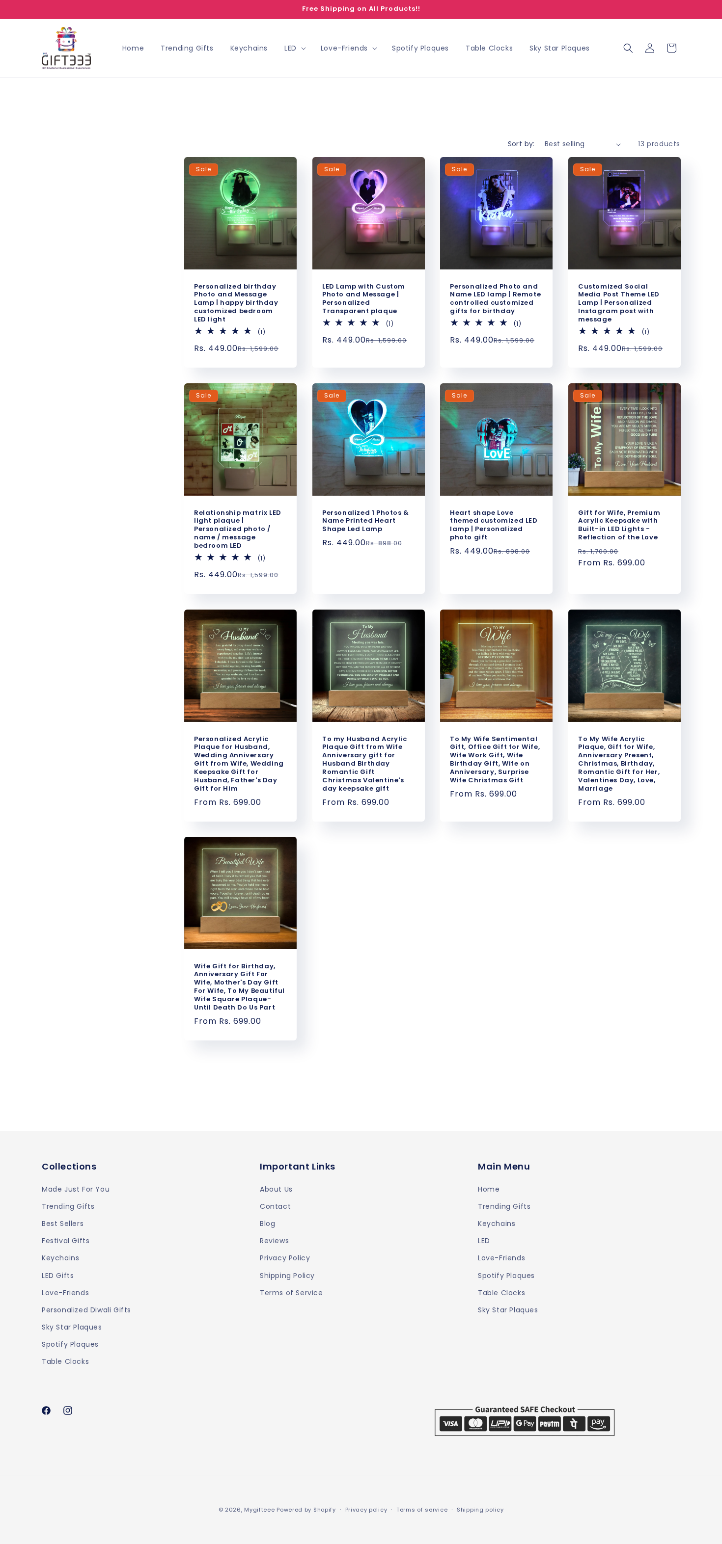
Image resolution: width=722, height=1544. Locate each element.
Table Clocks (65, 1361)
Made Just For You (76, 1189)
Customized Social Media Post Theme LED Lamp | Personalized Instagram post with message (619, 303)
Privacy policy (366, 1509)
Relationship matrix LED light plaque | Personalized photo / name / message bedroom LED (237, 529)
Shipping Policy (287, 1275)
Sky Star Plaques (72, 1327)
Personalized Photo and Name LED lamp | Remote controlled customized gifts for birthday (495, 299)
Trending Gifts (68, 1206)
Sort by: (521, 144)
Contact (275, 1206)
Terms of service (421, 1509)
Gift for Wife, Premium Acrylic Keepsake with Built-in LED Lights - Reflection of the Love (619, 525)
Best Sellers (62, 1223)
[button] (294, 48)
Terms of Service (291, 1292)
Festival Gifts (65, 1241)
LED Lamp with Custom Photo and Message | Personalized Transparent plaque (363, 299)
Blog (267, 1223)
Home (489, 1189)
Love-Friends (65, 1292)
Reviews (274, 1241)
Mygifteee (259, 1510)
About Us (276, 1189)
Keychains (60, 1258)
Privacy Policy (285, 1258)
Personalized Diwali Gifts (86, 1309)
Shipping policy (480, 1509)
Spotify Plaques (70, 1344)
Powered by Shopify (306, 1510)
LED (484, 1241)
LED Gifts (58, 1275)
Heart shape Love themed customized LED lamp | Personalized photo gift (494, 525)
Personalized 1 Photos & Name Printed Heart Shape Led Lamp (365, 520)
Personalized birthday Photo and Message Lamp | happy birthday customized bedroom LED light (236, 303)
